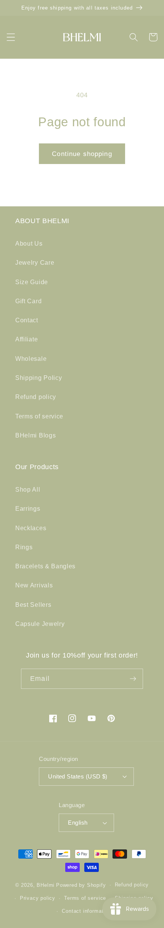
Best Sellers (33, 604)
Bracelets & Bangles (45, 566)
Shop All (27, 489)
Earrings (27, 508)
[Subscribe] (133, 679)
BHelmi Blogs (35, 435)
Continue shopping (82, 154)
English (77, 822)
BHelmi (46, 885)
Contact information (86, 911)
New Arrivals (34, 585)
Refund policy (35, 396)
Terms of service (39, 416)
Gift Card (28, 301)
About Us (29, 243)
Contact (26, 320)
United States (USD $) (78, 776)
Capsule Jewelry (39, 623)
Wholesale (31, 358)
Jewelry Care (34, 262)
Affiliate (26, 339)
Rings (23, 547)
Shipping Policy (38, 377)
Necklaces (30, 527)
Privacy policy (37, 898)
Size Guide (31, 281)
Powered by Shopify (81, 885)
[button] (11, 37)
